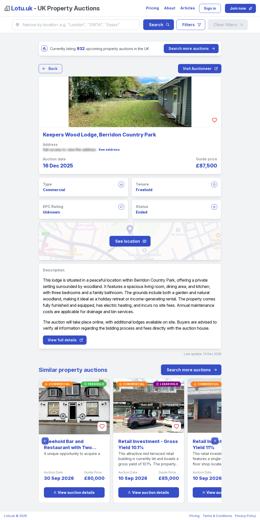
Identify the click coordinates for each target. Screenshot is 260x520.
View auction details (76, 492)
